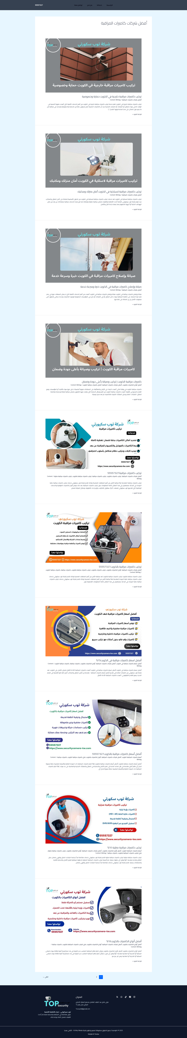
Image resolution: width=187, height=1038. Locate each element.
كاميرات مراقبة (66, 569)
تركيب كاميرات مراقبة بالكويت (82, 476)
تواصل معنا (78, 5)
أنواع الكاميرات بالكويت (113, 569)
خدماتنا (99, 5)
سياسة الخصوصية (93, 1034)
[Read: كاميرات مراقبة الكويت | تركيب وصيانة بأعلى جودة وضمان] (93, 350)
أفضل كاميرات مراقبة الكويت (92, 384)
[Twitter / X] (117, 997)
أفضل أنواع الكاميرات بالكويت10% (124, 941)
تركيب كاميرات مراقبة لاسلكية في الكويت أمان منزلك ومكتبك (110, 191)
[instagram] (134, 997)
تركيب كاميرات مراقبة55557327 (125, 473)
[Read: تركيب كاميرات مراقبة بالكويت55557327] (93, 537)
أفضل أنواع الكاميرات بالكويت (132, 384)
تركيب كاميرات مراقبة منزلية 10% (125, 847)
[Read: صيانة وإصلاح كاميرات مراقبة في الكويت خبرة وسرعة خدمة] (93, 255)
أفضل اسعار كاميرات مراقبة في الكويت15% (119, 660)
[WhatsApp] (121, 997)
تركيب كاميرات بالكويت (114, 476)
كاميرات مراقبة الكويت (53, 569)
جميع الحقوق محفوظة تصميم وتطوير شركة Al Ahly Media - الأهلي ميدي (88, 1030)
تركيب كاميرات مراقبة (99, 476)
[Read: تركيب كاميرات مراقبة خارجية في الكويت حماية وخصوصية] (93, 65)
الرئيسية (110, 5)
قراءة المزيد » (137, 114)
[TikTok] (126, 997)
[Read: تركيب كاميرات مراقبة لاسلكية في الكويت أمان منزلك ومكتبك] (93, 160)
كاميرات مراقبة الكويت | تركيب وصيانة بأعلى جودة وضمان (112, 381)
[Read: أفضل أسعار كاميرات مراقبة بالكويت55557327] (93, 724)
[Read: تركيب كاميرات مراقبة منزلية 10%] (93, 818)
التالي (45, 976)
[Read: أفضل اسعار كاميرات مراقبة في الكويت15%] (93, 630)
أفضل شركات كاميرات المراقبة (132, 99)
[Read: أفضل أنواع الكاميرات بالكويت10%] (93, 911)
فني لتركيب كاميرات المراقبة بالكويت (130, 853)
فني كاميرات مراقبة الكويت (76, 757)
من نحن (89, 5)
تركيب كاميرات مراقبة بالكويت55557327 (120, 566)
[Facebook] (130, 997)
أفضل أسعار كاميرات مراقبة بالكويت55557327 (117, 754)
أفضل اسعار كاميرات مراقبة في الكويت (129, 663)
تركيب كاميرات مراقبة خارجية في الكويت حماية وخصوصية (112, 96)
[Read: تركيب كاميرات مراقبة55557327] (93, 443)
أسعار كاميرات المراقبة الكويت (132, 757)
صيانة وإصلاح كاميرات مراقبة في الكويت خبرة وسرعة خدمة (111, 286)
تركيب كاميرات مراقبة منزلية (63, 476)
